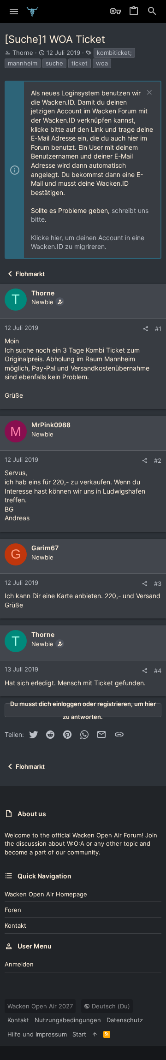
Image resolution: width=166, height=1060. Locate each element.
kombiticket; (114, 52)
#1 (158, 328)
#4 (157, 670)
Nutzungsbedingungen (68, 1020)
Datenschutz (125, 1020)
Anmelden (19, 964)
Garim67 (45, 548)
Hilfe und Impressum (37, 1034)
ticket (79, 63)
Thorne (22, 52)
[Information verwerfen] (148, 93)
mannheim (22, 63)
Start (79, 1034)
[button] (14, 11)
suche (54, 63)
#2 (157, 460)
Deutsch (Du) (110, 1006)
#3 (157, 583)
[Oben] (95, 1034)
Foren (13, 909)
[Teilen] (145, 328)
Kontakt (15, 925)
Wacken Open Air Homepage (46, 894)
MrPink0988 (51, 425)
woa (102, 63)
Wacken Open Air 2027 (40, 1006)
